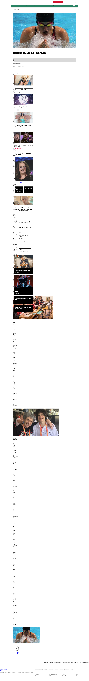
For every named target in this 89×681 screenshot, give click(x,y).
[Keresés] (74, 5)
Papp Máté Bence (17, 129)
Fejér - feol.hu (50, 673)
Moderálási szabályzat (74, 662)
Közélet (46, 669)
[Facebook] (88, 660)
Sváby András (21, 238)
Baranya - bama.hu (37, 673)
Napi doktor (47, 5)
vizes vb (19, 71)
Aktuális (22, 5)
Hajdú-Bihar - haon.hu (51, 675)
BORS (15, 9)
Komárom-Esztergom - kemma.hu (66, 673)
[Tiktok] (83, 660)
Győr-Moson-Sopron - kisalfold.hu (53, 674)
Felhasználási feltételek (66, 662)
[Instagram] (85, 660)
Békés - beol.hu (37, 674)
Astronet (42, 5)
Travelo (37, 5)
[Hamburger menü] (13, 6)
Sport (29, 5)
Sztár (26, 5)
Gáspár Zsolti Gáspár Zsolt (18, 148)
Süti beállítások (85, 662)
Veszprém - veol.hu (78, 674)
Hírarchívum (46, 662)
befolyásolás (17, 293)
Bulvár (61, 669)
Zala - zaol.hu (77, 675)
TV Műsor (53, 5)
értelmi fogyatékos (17, 63)
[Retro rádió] (55, 3)
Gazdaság (51, 669)
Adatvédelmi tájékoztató (57, 662)
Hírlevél (80, 662)
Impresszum (51, 662)
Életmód (33, 5)
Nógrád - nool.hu (64, 674)
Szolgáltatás (66, 669)
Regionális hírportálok (39, 669)
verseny (16, 71)
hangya (20, 232)
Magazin (56, 669)
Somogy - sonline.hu (64, 675)
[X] (13, 110)
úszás (13, 71)
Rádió (72, 669)
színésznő (16, 184)
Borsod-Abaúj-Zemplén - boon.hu (39, 675)
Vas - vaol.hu (77, 673)
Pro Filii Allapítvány (18, 191)
